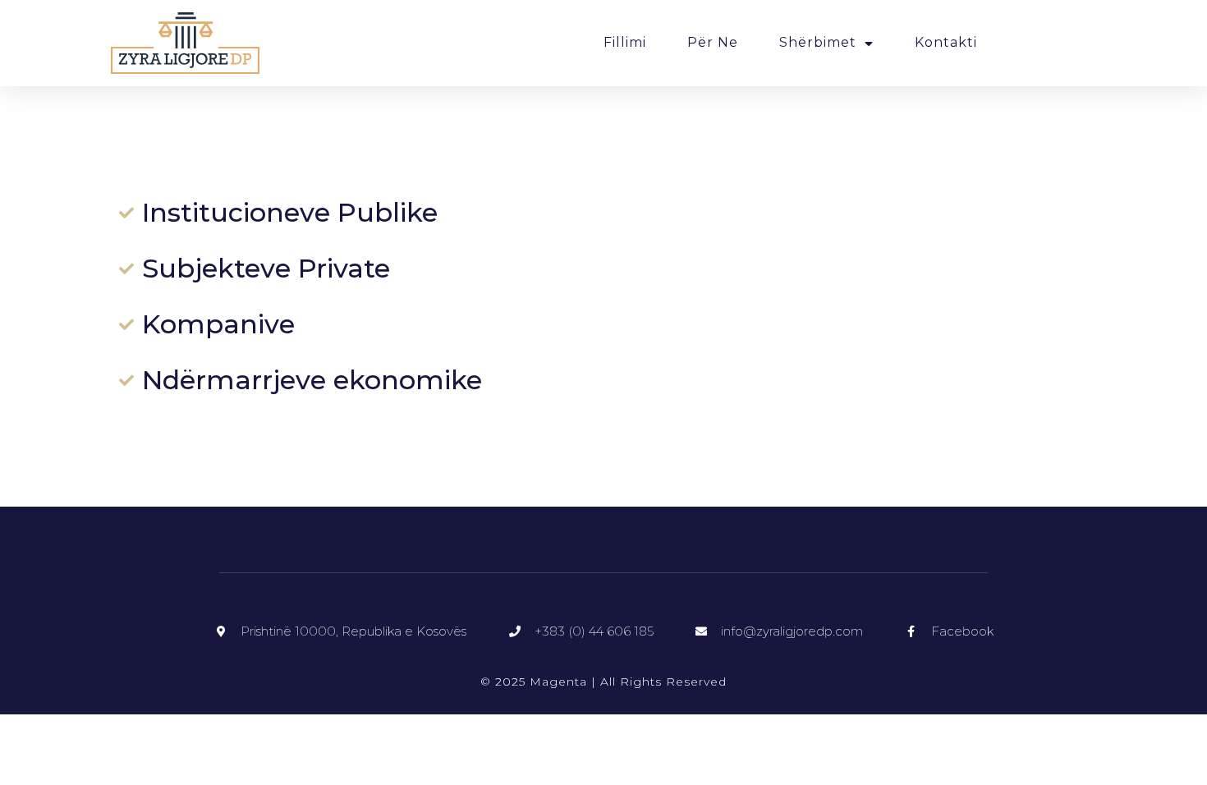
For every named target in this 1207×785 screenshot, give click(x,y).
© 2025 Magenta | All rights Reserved (603, 681)
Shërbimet (817, 42)
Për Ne (712, 42)
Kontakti (946, 42)
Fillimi (625, 42)
